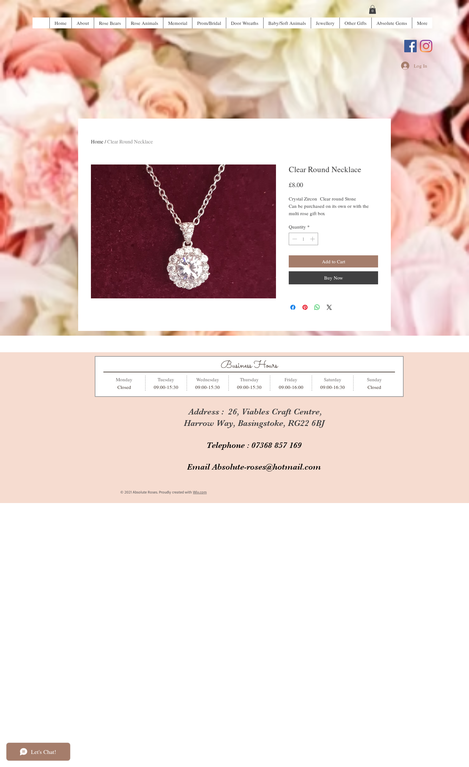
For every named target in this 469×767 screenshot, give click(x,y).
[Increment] (313, 239)
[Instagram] (426, 46)
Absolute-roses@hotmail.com (266, 466)
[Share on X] (329, 307)
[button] (372, 9)
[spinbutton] (303, 239)
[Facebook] (410, 46)
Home (97, 141)
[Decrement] (294, 239)
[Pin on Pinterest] (305, 307)
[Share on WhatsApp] (317, 307)
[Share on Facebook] (293, 307)
